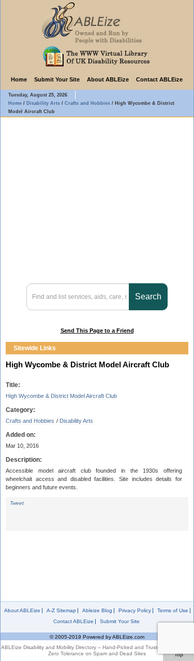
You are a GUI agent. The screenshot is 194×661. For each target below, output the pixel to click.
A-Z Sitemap (61, 610)
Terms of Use (172, 610)
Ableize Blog (97, 610)
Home (19, 79)
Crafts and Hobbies (30, 421)
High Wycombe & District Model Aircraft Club (61, 396)
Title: (13, 385)
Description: (24, 459)
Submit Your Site (57, 79)
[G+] (61, 512)
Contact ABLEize (159, 79)
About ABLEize (108, 79)
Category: (20, 410)
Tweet (17, 503)
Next (182, 348)
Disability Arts (76, 421)
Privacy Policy (134, 610)
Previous (173, 348)
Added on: (21, 434)
